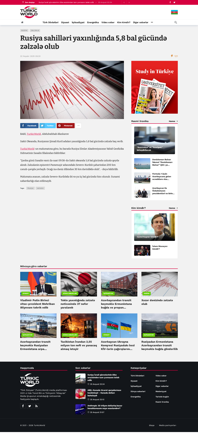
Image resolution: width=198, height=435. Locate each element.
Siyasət (26, 293)
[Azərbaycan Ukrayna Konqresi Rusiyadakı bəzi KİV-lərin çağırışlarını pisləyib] (119, 325)
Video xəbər (161, 376)
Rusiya (24, 30)
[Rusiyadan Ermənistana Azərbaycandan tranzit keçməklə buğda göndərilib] (159, 325)
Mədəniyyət (161, 391)
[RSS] (36, 405)
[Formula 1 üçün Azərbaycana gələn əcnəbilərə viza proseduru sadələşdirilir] (142, 177)
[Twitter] (174, 2)
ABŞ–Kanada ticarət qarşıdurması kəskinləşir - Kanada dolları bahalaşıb (104, 393)
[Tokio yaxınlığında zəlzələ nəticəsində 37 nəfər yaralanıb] (79, 284)
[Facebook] (170, 2)
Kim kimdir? (161, 381)
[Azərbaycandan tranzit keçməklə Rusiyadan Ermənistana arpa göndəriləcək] (38, 325)
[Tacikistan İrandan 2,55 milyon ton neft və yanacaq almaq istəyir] (79, 325)
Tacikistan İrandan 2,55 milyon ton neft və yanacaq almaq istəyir (79, 345)
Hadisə (146, 293)
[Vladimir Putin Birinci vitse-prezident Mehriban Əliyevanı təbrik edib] (38, 284)
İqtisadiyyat (108, 293)
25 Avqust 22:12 (97, 399)
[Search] (176, 22)
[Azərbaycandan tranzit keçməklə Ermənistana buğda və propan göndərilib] (119, 284)
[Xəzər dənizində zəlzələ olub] (159, 284)
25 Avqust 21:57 (97, 412)
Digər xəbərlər (162, 386)
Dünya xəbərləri (70, 293)
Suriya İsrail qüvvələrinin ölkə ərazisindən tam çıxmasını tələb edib (66, 2)
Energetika (136, 397)
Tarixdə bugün (162, 397)
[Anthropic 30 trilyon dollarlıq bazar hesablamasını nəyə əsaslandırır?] (80, 409)
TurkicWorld (34, 133)
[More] (152, 22)
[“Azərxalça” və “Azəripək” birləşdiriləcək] (154, 140)
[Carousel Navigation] (126, 2)
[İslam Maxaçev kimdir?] (142, 250)
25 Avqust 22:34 (97, 384)
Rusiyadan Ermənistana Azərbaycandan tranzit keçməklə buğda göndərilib (159, 345)
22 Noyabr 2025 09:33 (30, 56)
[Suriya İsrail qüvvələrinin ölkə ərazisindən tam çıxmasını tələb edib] (80, 378)
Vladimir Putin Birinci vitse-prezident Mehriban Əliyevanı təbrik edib (37, 304)
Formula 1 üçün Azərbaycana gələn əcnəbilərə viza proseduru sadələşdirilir (161, 179)
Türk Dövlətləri (137, 376)
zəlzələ (35, 30)
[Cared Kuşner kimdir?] (154, 227)
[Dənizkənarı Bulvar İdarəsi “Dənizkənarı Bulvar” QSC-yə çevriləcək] (142, 163)
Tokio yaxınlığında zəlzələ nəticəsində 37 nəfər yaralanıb (78, 304)
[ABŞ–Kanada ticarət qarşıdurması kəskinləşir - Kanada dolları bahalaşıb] (80, 394)
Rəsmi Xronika (162, 402)
